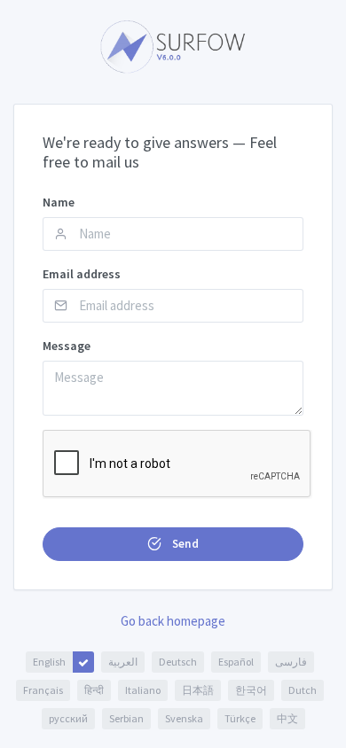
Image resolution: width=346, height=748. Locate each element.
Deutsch (178, 661)
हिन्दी (94, 690)
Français (43, 690)
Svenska (184, 718)
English (49, 661)
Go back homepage (173, 620)
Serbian (126, 718)
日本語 (198, 690)
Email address (82, 274)
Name (59, 202)
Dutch (302, 690)
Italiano (143, 690)
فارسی (291, 661)
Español (236, 661)
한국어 (251, 690)
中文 (287, 718)
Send (184, 543)
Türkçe (240, 718)
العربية (123, 661)
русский (68, 718)
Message (66, 346)
